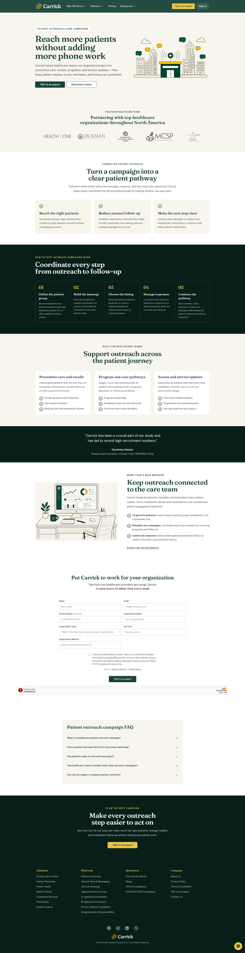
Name (62, 601)
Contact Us (177, 896)
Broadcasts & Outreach (93, 902)
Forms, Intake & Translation (96, 907)
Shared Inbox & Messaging (95, 881)
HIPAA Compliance (136, 886)
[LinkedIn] (127, 928)
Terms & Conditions (181, 886)
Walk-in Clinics (44, 891)
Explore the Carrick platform (143, 548)
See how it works (81, 84)
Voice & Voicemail (90, 886)
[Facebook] (109, 928)
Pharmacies (42, 902)
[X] (136, 928)
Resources (126, 6)
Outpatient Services (47, 896)
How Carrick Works (136, 876)
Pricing (112, 6)
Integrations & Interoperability (97, 912)
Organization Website (69, 639)
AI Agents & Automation (94, 896)
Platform (95, 6)
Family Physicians (45, 881)
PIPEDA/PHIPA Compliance (140, 891)
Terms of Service (119, 669)
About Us (175, 876)
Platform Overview (91, 876)
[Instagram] (118, 928)
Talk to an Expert (180, 891)
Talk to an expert (183, 6)
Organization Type (68, 626)
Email (127, 601)
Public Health (43, 886)
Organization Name (133, 614)
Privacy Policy (135, 669)
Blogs (129, 881)
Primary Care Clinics (47, 876)
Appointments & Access (94, 891)
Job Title (128, 626)
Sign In (202, 6)
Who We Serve (75, 6)
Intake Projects (44, 907)
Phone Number (70, 614)
